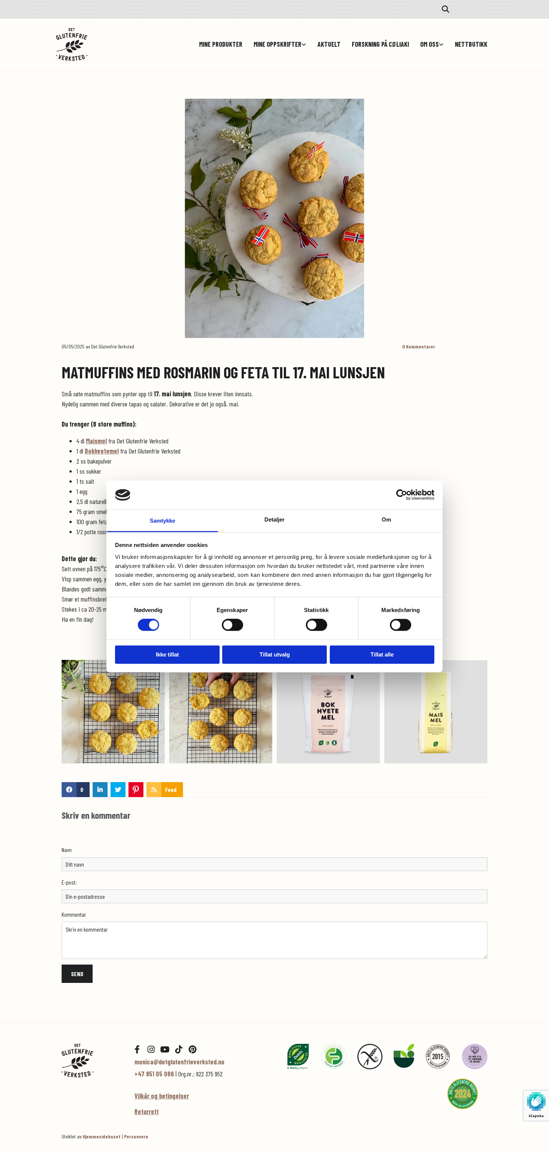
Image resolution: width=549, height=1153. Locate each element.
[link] (274, 44)
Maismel (96, 441)
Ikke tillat (167, 654)
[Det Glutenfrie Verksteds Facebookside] (137, 1049)
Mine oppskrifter (277, 44)
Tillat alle (382, 654)
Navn (67, 849)
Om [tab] (386, 519)
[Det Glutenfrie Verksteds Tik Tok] (178, 1049)
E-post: (69, 882)
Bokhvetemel (102, 451)
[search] (445, 9)
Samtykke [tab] (163, 520)
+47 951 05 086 (154, 1074)
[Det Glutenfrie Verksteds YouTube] (164, 1049)
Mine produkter (220, 44)
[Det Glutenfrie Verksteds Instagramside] (150, 1049)
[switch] (232, 625)
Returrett (146, 1111)
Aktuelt (329, 44)
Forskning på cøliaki (380, 44)
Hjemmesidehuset (102, 1136)
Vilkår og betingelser (161, 1096)
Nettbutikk (471, 44)
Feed (171, 789)
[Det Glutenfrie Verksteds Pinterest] (192, 1049)
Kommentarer (418, 347)
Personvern (136, 1136)
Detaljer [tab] (274, 519)
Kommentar (74, 914)
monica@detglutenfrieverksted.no (179, 1062)
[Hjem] (92, 1060)
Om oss (429, 44)
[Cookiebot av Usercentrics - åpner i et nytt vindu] (401, 495)
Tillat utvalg (275, 654)
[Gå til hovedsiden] (92, 44)
